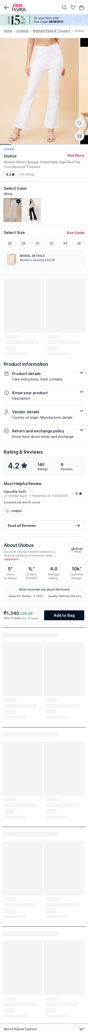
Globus (10, 156)
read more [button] (11, 559)
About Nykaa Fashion (20, 1029)
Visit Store (75, 155)
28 (24, 243)
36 (79, 243)
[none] (44, 19)
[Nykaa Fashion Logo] (34, 7)
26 (10, 243)
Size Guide (75, 233)
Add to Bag (64, 615)
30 (37, 243)
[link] (12, 210)
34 (65, 243)
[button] (6, 7)
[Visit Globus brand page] (76, 550)
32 (51, 243)
